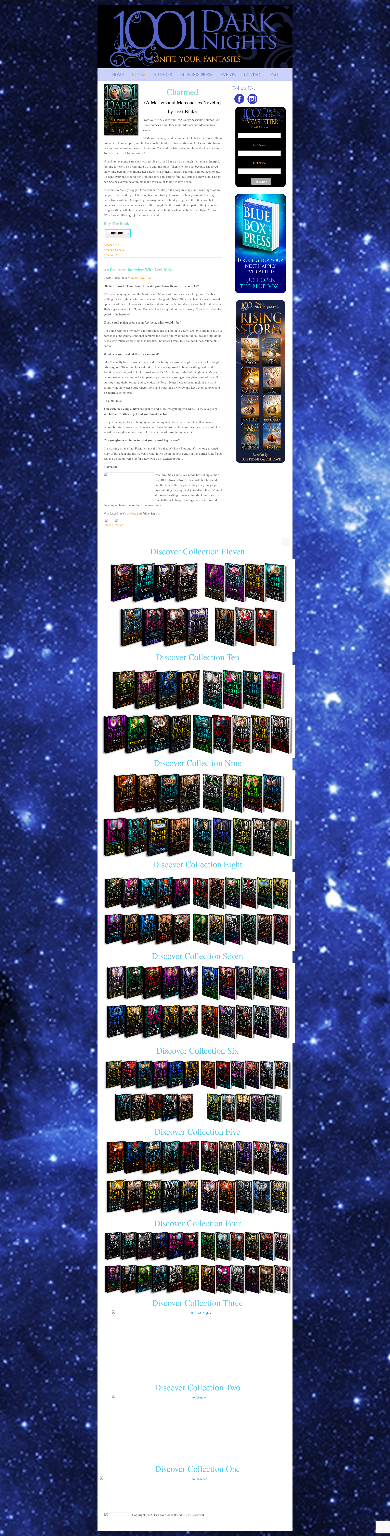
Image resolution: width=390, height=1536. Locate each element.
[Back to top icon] (286, 542)
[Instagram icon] (284, 1524)
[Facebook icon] (280, 1524)
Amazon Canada (114, 250)
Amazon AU (111, 255)
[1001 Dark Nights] (195, 36)
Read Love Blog (141, 278)
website (131, 513)
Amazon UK (112, 245)
